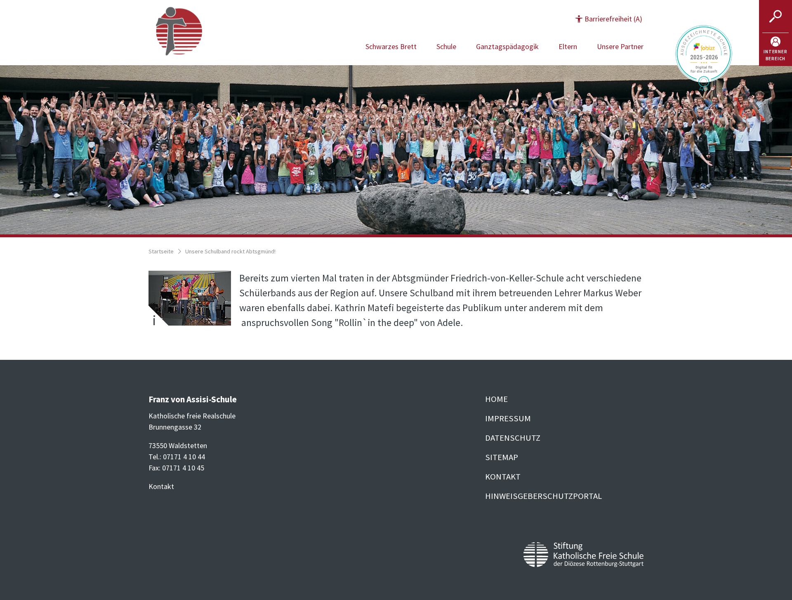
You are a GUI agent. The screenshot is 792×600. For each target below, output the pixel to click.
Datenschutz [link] (512, 437)
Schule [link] (446, 46)
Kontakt (161, 486)
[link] (775, 49)
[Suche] (775, 16)
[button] (609, 19)
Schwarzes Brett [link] (391, 46)
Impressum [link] (508, 418)
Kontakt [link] (503, 476)
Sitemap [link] (501, 457)
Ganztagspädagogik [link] (507, 46)
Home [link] (496, 399)
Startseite (161, 251)
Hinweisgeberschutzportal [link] (543, 496)
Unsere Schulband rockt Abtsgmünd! (230, 251)
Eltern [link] (568, 46)
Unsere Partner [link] (620, 46)
